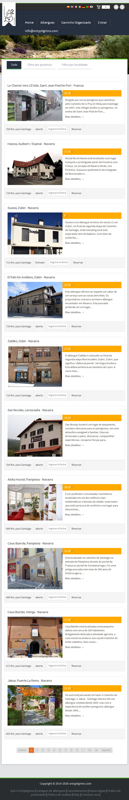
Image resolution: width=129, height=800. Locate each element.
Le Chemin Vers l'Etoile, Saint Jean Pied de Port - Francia (46, 85)
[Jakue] (35, 705)
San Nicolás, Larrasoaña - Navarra (30, 410)
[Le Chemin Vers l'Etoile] (35, 105)
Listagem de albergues (51, 791)
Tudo (14, 65)
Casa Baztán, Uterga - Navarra (28, 612)
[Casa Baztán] (35, 637)
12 (90, 750)
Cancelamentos (77, 791)
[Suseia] (35, 239)
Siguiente (106, 750)
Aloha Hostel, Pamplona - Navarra (30, 479)
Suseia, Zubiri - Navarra (23, 208)
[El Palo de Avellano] (35, 300)
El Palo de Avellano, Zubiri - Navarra (31, 277)
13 (96, 750)
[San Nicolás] (35, 445)
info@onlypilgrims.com (41, 31)
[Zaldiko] (35, 366)
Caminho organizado (76, 22)
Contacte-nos (90, 795)
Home (29, 22)
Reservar (76, 129)
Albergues (47, 22)
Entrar (102, 22)
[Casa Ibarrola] (35, 568)
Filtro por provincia (40, 65)
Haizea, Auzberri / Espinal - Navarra (31, 144)
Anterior (22, 750)
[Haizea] (35, 166)
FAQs (76, 795)
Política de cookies (59, 795)
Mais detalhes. (73, 116)
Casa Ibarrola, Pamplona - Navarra (30, 543)
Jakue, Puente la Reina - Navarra (30, 680)
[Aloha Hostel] (35, 502)
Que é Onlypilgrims (22, 791)
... (83, 750)
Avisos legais (97, 791)
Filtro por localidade (75, 65)
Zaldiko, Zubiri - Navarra (23, 341)
